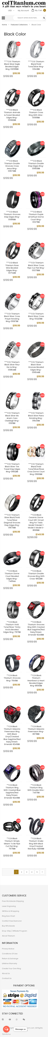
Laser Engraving (9, 906)
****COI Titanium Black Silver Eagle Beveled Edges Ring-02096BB (12, 65)
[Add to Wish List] (18, 48)
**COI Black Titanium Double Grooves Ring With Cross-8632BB (36, 575)
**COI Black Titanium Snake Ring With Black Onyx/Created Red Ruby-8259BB (36, 843)
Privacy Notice (8, 948)
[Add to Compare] (18, 54)
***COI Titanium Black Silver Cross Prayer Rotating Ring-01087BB (12, 317)
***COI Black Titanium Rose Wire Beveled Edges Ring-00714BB (12, 267)
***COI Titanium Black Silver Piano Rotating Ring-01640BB (36, 417)
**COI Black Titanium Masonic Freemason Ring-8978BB (36, 730)
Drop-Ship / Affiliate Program (14, 931)
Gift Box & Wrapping (10, 911)
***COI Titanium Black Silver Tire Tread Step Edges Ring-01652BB (12, 468)
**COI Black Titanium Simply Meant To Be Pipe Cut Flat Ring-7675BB (12, 843)
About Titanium (8, 936)
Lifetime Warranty (9, 963)
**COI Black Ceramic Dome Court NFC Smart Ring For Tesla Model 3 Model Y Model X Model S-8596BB (36, 523)
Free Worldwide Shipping (13, 901)
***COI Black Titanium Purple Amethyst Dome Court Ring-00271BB (36, 216)
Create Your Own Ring (11, 968)
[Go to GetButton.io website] (6, 1034)
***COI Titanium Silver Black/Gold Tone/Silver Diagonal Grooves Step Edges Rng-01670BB (12, 521)
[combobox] (29, 18)
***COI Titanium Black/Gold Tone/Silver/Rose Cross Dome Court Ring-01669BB (36, 469)
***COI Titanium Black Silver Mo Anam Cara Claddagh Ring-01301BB (12, 418)
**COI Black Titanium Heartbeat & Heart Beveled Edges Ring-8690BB (36, 680)
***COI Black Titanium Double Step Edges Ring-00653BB (36, 165)
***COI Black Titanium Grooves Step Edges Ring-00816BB (12, 215)
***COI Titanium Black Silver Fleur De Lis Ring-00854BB (12, 366)
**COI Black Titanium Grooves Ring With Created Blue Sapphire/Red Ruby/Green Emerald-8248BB (36, 628)
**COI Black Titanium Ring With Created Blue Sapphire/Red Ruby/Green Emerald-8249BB (12, 791)
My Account (23, 10)
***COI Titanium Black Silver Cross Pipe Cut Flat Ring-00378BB (36, 266)
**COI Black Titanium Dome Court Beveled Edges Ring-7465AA (12, 576)
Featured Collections (19, 25)
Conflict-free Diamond (11, 921)
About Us (6, 973)
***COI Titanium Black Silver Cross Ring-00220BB (36, 316)
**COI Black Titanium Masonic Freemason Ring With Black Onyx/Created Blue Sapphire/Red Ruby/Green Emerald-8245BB (12, 735)
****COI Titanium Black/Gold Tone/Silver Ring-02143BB (36, 65)
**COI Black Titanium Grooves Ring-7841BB (12, 678)
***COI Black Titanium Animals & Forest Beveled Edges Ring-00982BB (12, 115)
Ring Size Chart (8, 916)
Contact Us (6, 978)
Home (4, 25)
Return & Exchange (10, 958)
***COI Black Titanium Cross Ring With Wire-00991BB (36, 114)
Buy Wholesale (8, 926)
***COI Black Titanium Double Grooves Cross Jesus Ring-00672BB (12, 166)
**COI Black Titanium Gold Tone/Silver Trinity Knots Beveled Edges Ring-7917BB (12, 627)
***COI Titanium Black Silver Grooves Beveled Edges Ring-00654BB (36, 367)
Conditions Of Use (9, 953)
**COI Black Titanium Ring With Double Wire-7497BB (36, 789)
